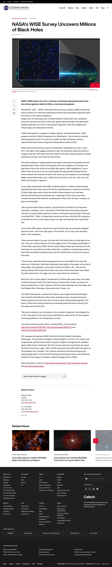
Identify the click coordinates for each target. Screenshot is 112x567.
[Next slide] (97, 85)
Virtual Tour (24, 509)
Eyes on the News (44, 488)
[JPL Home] (19, 8)
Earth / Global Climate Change (12, 555)
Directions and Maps (27, 511)
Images (59, 477)
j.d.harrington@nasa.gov (29, 411)
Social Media (61, 518)
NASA (4, 564)
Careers (5, 483)
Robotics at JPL (62, 496)
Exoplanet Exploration (46, 549)
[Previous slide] (92, 85)
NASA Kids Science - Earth (11, 552)
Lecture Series (7, 506)
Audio (59, 483)
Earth (40, 480)
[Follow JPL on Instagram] (94, 489)
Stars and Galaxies (45, 485)
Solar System (43, 483)
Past (22, 480)
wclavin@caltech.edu (28, 402)
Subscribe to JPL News (46, 490)
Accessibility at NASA (63, 520)
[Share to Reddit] (14, 109)
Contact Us (60, 523)
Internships (6, 485)
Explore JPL (7, 514)
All (22, 485)
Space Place (78, 549)
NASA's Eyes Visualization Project (85, 552)
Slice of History (61, 493)
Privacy (18, 564)
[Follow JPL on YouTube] (97, 489)
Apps (58, 488)
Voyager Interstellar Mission (83, 555)
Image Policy (26, 564)
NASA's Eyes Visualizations (61, 510)
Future (23, 483)
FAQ (33, 564)
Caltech (11, 564)
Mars (40, 511)
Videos (59, 480)
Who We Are (7, 477)
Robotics (42, 524)
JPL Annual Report (9, 496)
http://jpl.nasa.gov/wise (34, 366)
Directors (6, 480)
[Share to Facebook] (14, 102)
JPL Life (41, 506)
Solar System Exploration (47, 555)
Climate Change (44, 517)
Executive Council (8, 498)
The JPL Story (7, 488)
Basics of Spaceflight (9, 549)
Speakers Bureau (8, 509)
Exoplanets (42, 519)
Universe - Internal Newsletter (62, 514)
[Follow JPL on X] (90, 489)
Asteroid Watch (61, 506)
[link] (56, 63)
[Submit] (86, 478)
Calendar (6, 511)
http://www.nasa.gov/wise (55, 363)
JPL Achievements (9, 490)
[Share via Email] (14, 113)
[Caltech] (89, 497)
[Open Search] (108, 8)
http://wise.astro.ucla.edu (77, 363)
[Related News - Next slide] (95, 440)
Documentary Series (9, 493)
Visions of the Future (63, 490)
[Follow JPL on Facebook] (86, 489)
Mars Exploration (44, 552)
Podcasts (60, 485)
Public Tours (25, 506)
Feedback (40, 564)
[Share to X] (14, 105)
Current (23, 477)
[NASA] (6, 8)
